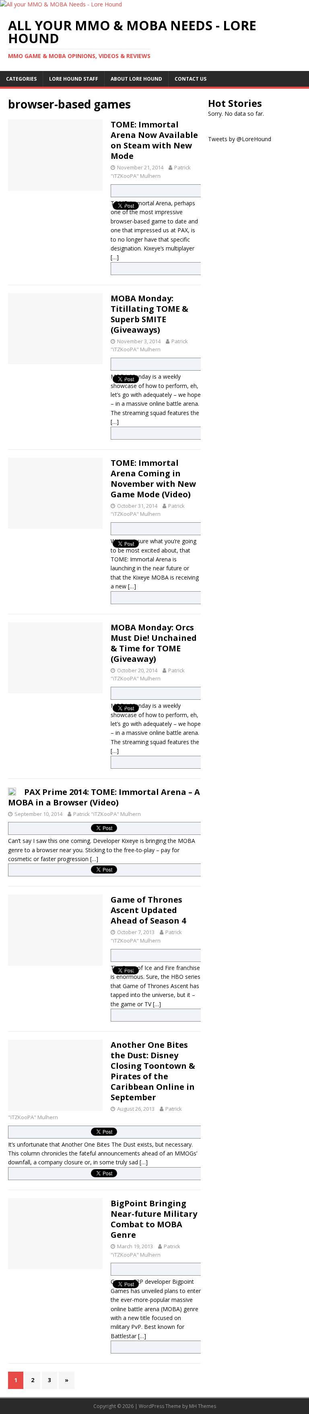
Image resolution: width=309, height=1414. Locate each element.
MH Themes (202, 1406)
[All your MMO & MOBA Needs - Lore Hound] (61, 4)
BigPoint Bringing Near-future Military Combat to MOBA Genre (154, 1219)
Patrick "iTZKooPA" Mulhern (107, 814)
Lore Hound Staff (73, 78)
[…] (115, 257)
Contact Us (190, 78)
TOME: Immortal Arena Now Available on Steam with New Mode (154, 140)
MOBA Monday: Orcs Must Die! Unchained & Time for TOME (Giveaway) (154, 643)
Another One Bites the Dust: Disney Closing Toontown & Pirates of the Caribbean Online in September (153, 1071)
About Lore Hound (136, 78)
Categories (21, 78)
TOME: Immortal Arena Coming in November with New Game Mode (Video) (153, 478)
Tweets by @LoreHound (239, 139)
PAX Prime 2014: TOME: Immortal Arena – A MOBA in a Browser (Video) (104, 797)
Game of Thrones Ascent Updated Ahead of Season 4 (148, 910)
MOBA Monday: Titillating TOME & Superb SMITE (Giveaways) (149, 314)
